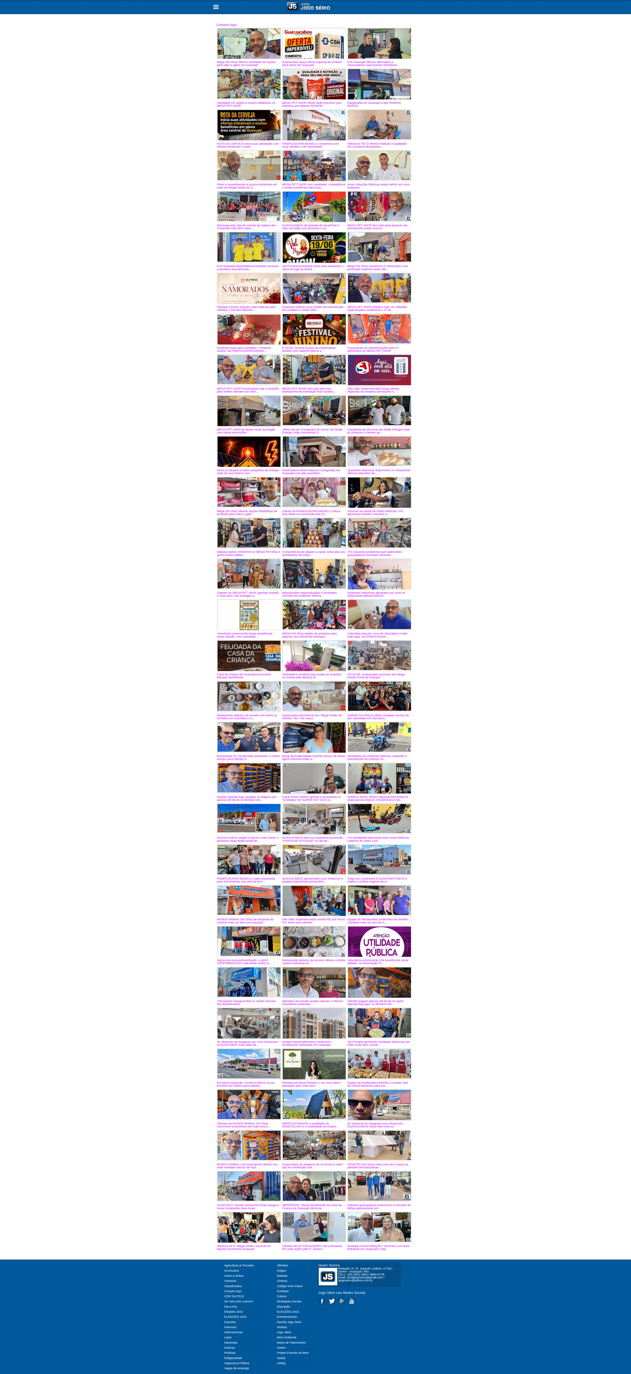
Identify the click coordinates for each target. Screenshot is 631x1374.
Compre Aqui (226, 25)
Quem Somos (329, 1265)
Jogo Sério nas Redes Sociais (342, 1293)
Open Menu (216, 7)
